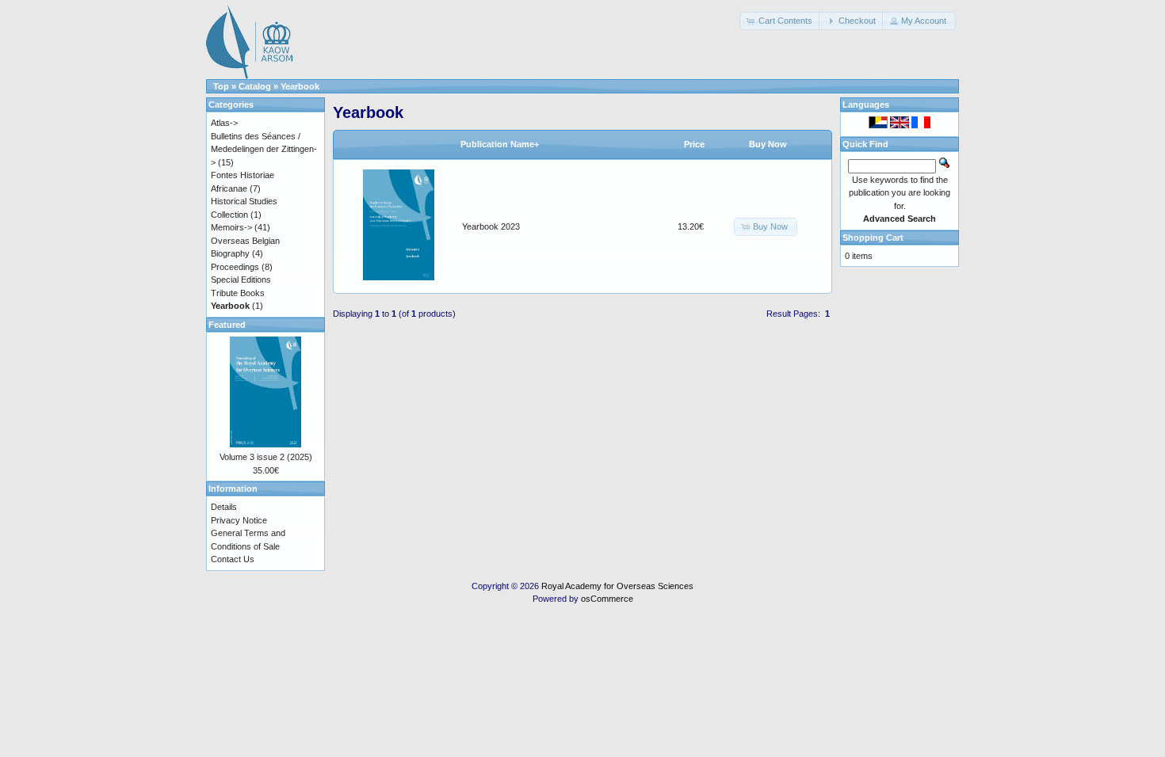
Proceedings (235, 267)
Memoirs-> (231, 227)
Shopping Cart (872, 237)
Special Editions (241, 279)
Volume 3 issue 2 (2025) (266, 457)
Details (224, 507)
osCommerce (607, 598)
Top (221, 86)
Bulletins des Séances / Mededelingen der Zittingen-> (264, 149)
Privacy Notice (239, 520)
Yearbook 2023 (491, 226)
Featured (227, 324)
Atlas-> (224, 122)
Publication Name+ (499, 144)
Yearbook (300, 86)
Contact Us (232, 559)
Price (694, 144)
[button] (780, 21)
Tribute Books (238, 293)
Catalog (255, 86)
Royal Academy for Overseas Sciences (617, 586)
